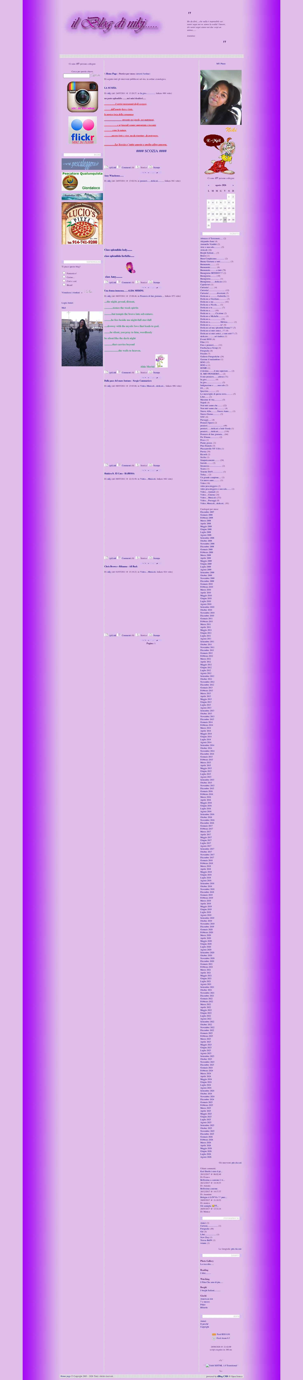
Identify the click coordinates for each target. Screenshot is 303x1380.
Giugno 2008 (205, 529)
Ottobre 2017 (206, 851)
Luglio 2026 (205, 1154)
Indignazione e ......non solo (212, 385)
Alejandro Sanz (207, 241)
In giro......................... (211, 382)
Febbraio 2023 (206, 1035)
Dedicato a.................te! (211, 324)
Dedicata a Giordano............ (213, 298)
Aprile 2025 (205, 1110)
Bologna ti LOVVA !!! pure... (213, 1197)
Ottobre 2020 (206, 955)
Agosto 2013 (205, 707)
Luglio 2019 (205, 912)
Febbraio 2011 (206, 621)
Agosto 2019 (205, 915)
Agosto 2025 (205, 1122)
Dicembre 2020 (207, 961)
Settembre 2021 (207, 987)
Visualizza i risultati (71, 292)
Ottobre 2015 (206, 782)
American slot (206, 1298)
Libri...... (204, 396)
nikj (109, 93)
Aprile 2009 (205, 558)
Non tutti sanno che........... (212, 408)
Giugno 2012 (205, 667)
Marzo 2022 (205, 1004)
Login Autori (67, 302)
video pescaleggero (208, 486)
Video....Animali (207, 491)
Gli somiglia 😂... (209, 1205)
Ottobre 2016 (206, 817)
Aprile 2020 (205, 938)
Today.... (204, 474)
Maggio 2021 (206, 975)
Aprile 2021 (205, 972)
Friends (203, 353)
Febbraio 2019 (206, 897)
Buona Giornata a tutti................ (215, 261)
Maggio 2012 (206, 664)
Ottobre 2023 (206, 1059)
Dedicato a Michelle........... (212, 316)
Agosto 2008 (205, 534)
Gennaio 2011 (206, 618)
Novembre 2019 (207, 923)
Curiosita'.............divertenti (212, 293)
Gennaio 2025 (206, 1102)
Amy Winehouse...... (114, 175)
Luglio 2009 (205, 566)
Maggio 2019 (206, 906)
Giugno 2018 (205, 874)
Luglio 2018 (205, 877)
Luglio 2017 (205, 843)
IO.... (202, 388)
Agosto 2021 (205, 984)
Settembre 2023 (207, 1056)
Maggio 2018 (206, 871)
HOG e (203, 365)
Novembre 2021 (207, 992)
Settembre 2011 (207, 641)
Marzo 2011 (205, 624)
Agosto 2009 (205, 569)
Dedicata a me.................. (212, 301)
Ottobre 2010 (206, 609)
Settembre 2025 (207, 1125)
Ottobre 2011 (206, 644)
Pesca (203, 439)
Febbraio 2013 (206, 690)
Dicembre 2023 (207, 1064)
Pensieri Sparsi (207, 422)
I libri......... (206, 1273)
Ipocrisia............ (208, 391)
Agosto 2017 (205, 845)
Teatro (203, 468)
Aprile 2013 (205, 696)
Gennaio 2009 (206, 549)
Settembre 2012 (207, 676)
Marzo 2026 (205, 1142)
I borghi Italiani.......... (210, 1290)
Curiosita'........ (207, 287)
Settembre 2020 (207, 952)
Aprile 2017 (205, 834)
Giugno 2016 (205, 805)
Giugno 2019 (205, 909)
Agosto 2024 (205, 1087)
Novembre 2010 (207, 612)
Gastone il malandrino (210, 359)
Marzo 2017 (205, 831)
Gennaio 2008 (206, 514)
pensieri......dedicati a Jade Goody (215, 428)
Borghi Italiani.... (208, 252)
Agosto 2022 (205, 1018)
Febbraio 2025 (206, 1105)
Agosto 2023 (205, 1053)
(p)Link (112, 167)
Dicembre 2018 (207, 892)
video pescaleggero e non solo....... (215, 488)
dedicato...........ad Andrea (212, 336)
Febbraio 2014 (206, 725)
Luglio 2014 (205, 739)
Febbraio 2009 (206, 552)
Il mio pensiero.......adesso (212, 376)
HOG (202, 362)
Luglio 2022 (205, 1015)
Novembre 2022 (207, 1027)
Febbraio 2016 (206, 794)
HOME (203, 367)
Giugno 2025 (205, 1116)
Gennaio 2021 (206, 964)
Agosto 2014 (205, 742)
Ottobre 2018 (206, 886)
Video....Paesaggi (208, 500)
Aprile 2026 (205, 1145)
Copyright (204, 1326)
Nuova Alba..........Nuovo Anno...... (216, 411)
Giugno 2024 (205, 1082)
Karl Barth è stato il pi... (211, 1171)
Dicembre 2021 (207, 995)
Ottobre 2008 (206, 540)
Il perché (204, 1323)
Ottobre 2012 (206, 678)
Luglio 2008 (205, 532)
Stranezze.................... (211, 465)
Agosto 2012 (205, 673)
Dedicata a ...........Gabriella (213, 296)
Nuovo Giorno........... (210, 414)
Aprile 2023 (205, 1041)
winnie (203, 1243)
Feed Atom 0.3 (223, 1338)
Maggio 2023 (206, 1044)
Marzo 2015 (205, 762)
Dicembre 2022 (207, 1030)
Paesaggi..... (205, 419)
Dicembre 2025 (207, 1133)
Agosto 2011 (205, 638)
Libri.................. (208, 1234)
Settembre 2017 (207, 848)
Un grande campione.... (210, 477)
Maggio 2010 (206, 595)
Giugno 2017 (205, 840)
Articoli (203, 249)
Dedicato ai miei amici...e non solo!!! (217, 333)
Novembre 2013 (207, 716)
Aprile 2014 (205, 730)
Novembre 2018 (207, 889)
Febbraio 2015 (206, 759)
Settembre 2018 (207, 883)
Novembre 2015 (207, 785)
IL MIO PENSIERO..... (211, 373)
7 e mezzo (205, 1301)
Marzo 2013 (205, 693)
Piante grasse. (206, 442)
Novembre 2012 (207, 681)
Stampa (156, 167)
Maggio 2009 (206, 560)
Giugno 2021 (205, 978)
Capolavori (205, 284)
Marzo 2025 (205, 1107)
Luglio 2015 (205, 773)
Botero (203, 255)
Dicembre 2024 (207, 1099)
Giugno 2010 (205, 598)
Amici (203, 1222)
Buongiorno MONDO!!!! (211, 272)
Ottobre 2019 (206, 920)
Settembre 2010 (207, 606)
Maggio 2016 (206, 802)
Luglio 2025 (205, 1119)
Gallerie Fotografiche (210, 356)
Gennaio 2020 (206, 929)
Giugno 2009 (205, 563)
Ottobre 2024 (206, 1093)
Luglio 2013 (205, 704)
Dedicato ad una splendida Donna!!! (216, 327)
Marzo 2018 (205, 866)
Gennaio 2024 (206, 1067)
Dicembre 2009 (207, 581)
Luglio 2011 (205, 635)
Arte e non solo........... (210, 247)
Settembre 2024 (207, 1090)
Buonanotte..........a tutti (211, 270)
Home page (66, 1376)
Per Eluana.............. (209, 437)
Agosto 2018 (205, 880)
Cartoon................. (209, 1225)
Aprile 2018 (205, 868)
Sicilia (203, 457)
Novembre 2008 (207, 543)
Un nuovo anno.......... (210, 480)
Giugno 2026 (205, 1151)
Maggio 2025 (206, 1113)
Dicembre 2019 (207, 926)
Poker (203, 1304)
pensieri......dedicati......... (151, 180)
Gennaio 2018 (206, 860)
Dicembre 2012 (207, 684)
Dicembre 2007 (207, 511)
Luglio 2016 (205, 808)
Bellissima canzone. (209, 1188)
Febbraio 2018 (206, 863)
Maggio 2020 (206, 940)
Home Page (111, 73)
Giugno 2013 (205, 701)
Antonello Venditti (208, 244)
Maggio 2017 (206, 837)
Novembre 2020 (207, 958)
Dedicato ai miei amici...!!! (212, 330)
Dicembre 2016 (207, 822)
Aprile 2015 (205, 765)
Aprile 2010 (205, 592)
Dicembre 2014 (207, 753)
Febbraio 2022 (206, 1001)
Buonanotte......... (208, 264)
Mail (64, 307)
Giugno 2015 (205, 771)
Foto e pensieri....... (209, 344)
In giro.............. (147, 93)
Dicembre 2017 (207, 857)
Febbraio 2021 (206, 966)
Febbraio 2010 (206, 586)
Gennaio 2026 (206, 1136)
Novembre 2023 (207, 1061)
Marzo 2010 (205, 589)
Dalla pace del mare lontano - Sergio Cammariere (128, 380)
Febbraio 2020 (206, 932)
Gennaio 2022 (206, 998)
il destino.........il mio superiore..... (215, 370)
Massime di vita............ (211, 399)
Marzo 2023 (205, 1038)
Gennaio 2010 (206, 583)
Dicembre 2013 (207, 719)
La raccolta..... (207, 1264)
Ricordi (203, 454)
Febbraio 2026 (206, 1139)
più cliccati (237, 1162)
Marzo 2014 (205, 727)
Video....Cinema (207, 494)
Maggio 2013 (206, 699)
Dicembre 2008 (207, 546)
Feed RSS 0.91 (223, 1334)
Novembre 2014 (207, 750)
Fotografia (204, 350)
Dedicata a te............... (211, 307)
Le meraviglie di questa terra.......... (216, 393)
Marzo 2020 (205, 935)
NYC (202, 416)
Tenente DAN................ (211, 471)
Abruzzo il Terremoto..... (211, 238)
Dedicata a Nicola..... (210, 304)
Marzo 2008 (205, 520)
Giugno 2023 (205, 1047)
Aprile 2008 (205, 523)
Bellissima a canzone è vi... (212, 1179)
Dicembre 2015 (207, 788)
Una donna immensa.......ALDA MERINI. (124, 290)
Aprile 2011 (205, 627)
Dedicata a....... (207, 310)
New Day (204, 1237)
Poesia (203, 451)
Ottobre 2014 (206, 748)
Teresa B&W (206, 1240)
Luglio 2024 (205, 1084)
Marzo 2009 (205, 555)
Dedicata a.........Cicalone (211, 313)
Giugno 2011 (205, 632)
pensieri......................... (211, 425)
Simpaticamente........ (210, 460)
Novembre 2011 (207, 647)
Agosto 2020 (205, 949)
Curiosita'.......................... (212, 290)
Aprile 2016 (205, 799)
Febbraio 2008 (206, 517)
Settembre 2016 (207, 814)
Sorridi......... (206, 463)
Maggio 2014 (206, 733)
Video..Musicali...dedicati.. (152, 385)
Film (202, 342)
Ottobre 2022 (206, 1024)
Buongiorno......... (208, 275)
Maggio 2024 (206, 1079)
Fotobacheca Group (209, 347)
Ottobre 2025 (206, 1128)
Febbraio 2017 (206, 828)
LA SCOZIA (110, 87)
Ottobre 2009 (206, 575)
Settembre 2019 (207, 917)
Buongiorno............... (210, 278)
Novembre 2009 (207, 578)
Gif (201, 1231)
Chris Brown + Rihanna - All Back (120, 566)
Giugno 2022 (205, 1012)
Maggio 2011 (206, 630)
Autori (203, 1321)
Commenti (126, 167)
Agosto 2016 (205, 811)
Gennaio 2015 (206, 756)
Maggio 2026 (206, 1148)
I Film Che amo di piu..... (211, 1282)
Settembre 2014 (207, 745)
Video (203, 483)
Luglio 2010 (205, 601)
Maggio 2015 (206, 768)
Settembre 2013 (207, 710)
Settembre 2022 (207, 1021)
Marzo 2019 (205, 900)
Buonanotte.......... (208, 267)
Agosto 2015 (205, 776)
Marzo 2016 (205, 797)
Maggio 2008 (206, 526)
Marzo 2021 (205, 969)
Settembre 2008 (207, 537)
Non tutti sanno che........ (211, 405)
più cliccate (236, 1248)
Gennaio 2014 (206, 722)
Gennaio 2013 (206, 687)
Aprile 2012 (205, 661)
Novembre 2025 (207, 1131)
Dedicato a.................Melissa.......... (217, 321)
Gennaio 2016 (206, 791)
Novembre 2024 (207, 1096)
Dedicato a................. (210, 319)
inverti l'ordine (142, 73)
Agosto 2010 (205, 604)
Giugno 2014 (205, 736)
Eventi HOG (206, 339)
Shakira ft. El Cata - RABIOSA (119, 473)
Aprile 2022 (205, 1007)
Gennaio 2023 (206, 1033)
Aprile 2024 (205, 1076)
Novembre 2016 (207, 820)
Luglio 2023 (205, 1050)
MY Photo (220, 63)
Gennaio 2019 (206, 894)
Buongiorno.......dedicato (211, 281)
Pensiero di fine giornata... (152, 296)
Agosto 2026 (205, 1156)
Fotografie (204, 1228)
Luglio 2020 (205, 946)
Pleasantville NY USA (210, 448)
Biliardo (204, 1307)
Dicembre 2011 (207, 650)
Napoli (203, 402)
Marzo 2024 (205, 1073)
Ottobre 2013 (206, 713)
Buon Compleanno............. (212, 258)
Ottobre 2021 (206, 989)
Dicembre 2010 (207, 615)
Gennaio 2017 (206, 825)
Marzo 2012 (205, 658)
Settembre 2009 (207, 572)
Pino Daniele (206, 445)
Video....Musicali (148, 478)
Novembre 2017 (207, 854)
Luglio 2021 (205, 981)
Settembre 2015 (207, 779)
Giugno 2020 (205, 943)
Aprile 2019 (205, 903)
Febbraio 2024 (206, 1070)
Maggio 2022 (206, 1010)
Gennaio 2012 (206, 653)
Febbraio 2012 (206, 655)
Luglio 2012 (205, 670)
